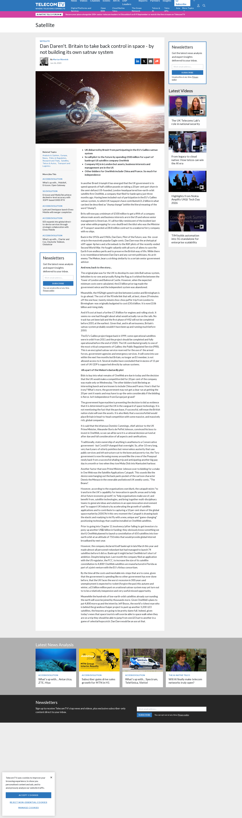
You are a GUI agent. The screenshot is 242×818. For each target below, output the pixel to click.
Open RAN (103, 9)
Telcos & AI (156, 9)
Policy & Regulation (57, 158)
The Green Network (137, 9)
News (45, 158)
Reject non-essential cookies (28, 802)
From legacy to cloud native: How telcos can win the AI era (187, 160)
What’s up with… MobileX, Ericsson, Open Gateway (55, 183)
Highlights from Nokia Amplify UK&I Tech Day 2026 (185, 199)
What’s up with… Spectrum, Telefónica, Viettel (141, 681)
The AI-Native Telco (179, 675)
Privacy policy (48, 290)
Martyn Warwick (60, 59)
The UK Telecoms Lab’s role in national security (185, 122)
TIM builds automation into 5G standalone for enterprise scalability (185, 239)
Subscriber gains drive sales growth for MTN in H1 (98, 681)
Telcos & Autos (49, 163)
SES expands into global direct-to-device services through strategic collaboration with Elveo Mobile (57, 225)
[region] (28, 794)
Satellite (45, 25)
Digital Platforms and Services (81, 9)
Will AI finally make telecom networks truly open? (185, 681)
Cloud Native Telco (118, 9)
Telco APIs (166, 9)
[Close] (51, 777)
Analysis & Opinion (51, 155)
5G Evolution (50, 191)
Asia (178, 8)
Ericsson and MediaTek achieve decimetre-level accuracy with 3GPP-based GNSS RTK (57, 197)
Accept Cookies (28, 795)
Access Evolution (52, 179)
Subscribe (58, 283)
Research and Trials (51, 160)
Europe (64, 155)
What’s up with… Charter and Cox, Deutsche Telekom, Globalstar (56, 242)
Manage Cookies (28, 807)
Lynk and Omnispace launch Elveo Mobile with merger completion (58, 210)
